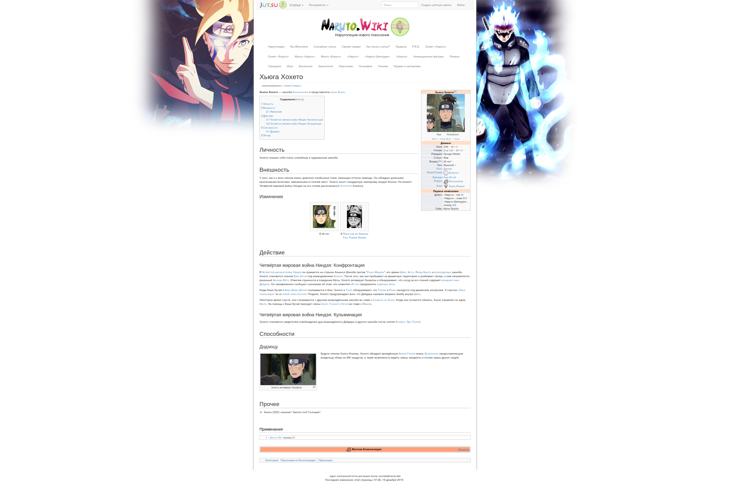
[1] (455, 91)
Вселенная (306, 66)
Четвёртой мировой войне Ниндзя (282, 272)
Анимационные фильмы (428, 56)
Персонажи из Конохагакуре (298, 460)
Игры (290, 66)
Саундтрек (274, 66)
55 (462, 194)
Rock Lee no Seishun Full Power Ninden (355, 235)
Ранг (439, 168)
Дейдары (264, 284)
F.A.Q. (416, 46)
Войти (461, 5)
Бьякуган (454, 172)
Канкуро (338, 276)
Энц (440, 161)
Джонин (448, 168)
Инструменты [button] (318, 5)
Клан (439, 186)
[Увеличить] (314, 387)
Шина (417, 294)
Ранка (392, 290)
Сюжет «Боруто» (278, 56)
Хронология (325, 66)
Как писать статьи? (378, 46)
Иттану (355, 284)
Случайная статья (325, 46)
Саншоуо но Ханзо (384, 300)
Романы (454, 56)
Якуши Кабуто (423, 272)
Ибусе (263, 304)
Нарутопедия (276, 46)
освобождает (267, 294)
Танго (349, 290)
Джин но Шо (276, 437)
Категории (271, 460)
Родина (438, 181)
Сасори (302, 294)
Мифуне (367, 304)
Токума (382, 290)
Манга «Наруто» (305, 56)
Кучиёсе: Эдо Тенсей (408, 321)
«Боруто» (402, 56)
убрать (299, 99)
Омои (462, 290)
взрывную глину (450, 280)
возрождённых (442, 272)
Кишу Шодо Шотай (296, 290)
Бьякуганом (431, 353)
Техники (383, 66)
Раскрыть (464, 449)
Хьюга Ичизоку (457, 186)
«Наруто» (353, 56)
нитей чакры (290, 294)
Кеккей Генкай (434, 172)
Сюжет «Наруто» (435, 46)
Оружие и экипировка (407, 66)
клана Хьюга (338, 92)
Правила (401, 46)
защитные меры (386, 284)
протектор (346, 186)
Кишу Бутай (450, 177)
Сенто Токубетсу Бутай (334, 304)
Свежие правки (351, 46)
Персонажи (346, 66)
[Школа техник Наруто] (273, 4)
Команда (437, 177)
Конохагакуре (456, 181)
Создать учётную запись (436, 5)
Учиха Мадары (375, 272)
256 (454, 205)
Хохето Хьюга (292, 85)
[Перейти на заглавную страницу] (365, 27)
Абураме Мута (281, 280)
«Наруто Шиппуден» (377, 56)
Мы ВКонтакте (299, 46)
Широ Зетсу (407, 272)
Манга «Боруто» (331, 56)
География (365, 66)
